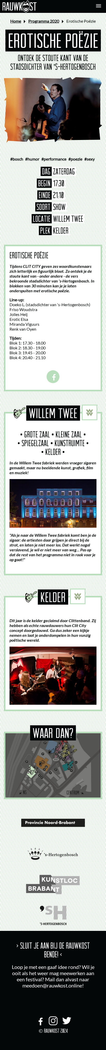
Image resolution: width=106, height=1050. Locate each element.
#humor (32, 158)
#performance (53, 158)
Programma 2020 (43, 21)
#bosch (16, 158)
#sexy (89, 158)
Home (15, 21)
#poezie (75, 158)
